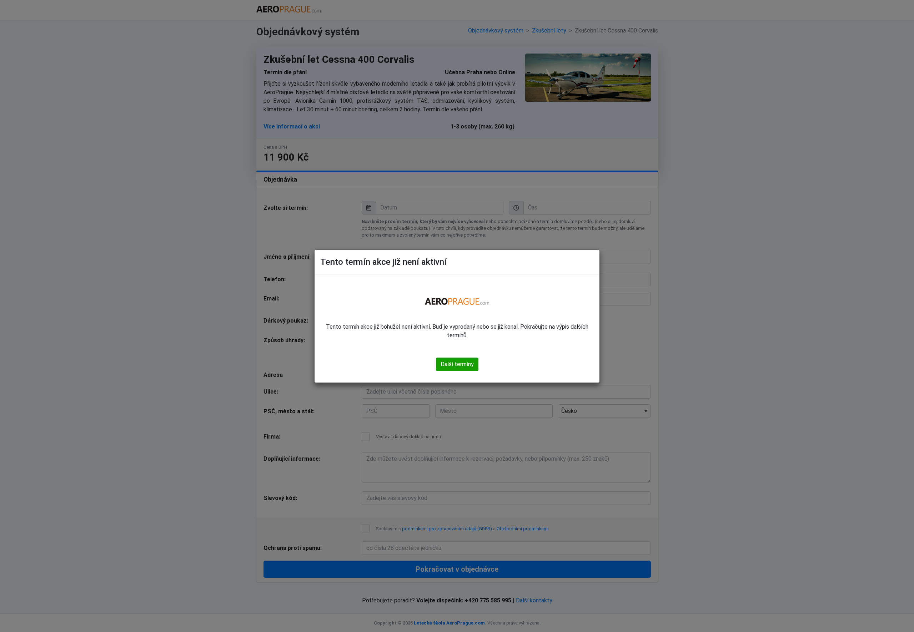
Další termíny (457, 364)
